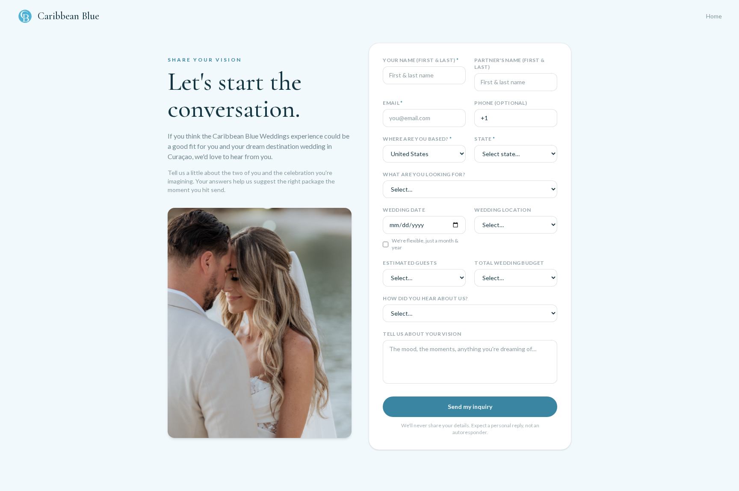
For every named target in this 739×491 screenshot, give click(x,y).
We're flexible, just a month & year (425, 244)
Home (714, 16)
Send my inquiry (470, 406)
